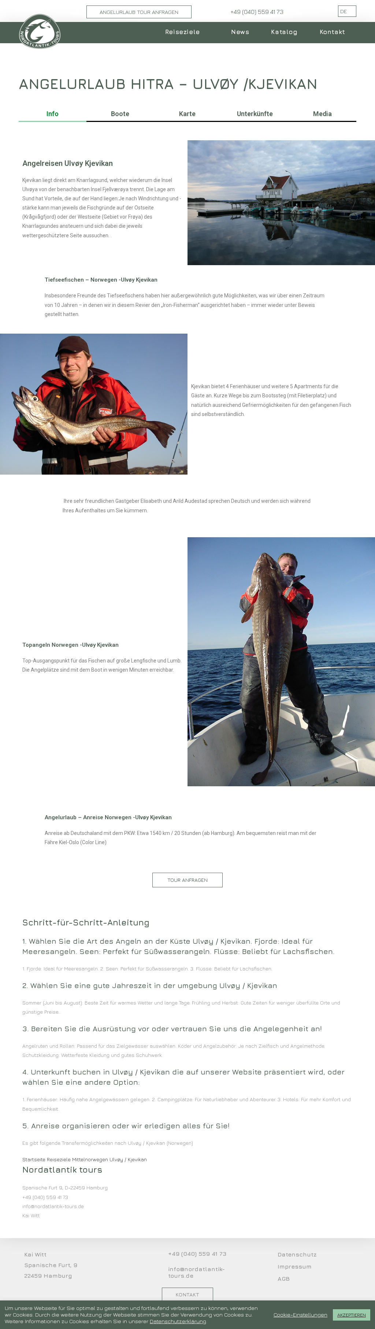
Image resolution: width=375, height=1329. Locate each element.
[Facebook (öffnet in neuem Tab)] (305, 11)
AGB (284, 1278)
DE (344, 11)
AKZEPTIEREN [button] (351, 1315)
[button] (187, 880)
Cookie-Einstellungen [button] (300, 1314)
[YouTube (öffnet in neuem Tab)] (315, 11)
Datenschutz (297, 1254)
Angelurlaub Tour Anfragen (139, 12)
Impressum (295, 1266)
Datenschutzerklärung (178, 1321)
